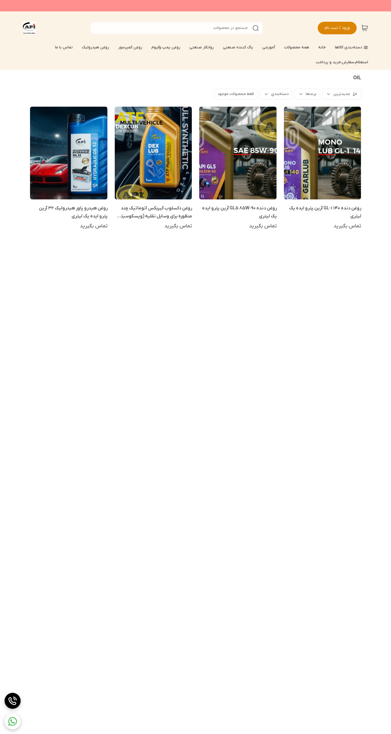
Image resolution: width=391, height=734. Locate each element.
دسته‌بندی (280, 94)
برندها (311, 94)
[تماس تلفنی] (13, 701)
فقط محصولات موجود (236, 94)
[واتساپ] (13, 721)
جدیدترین (341, 94)
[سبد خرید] (364, 28)
